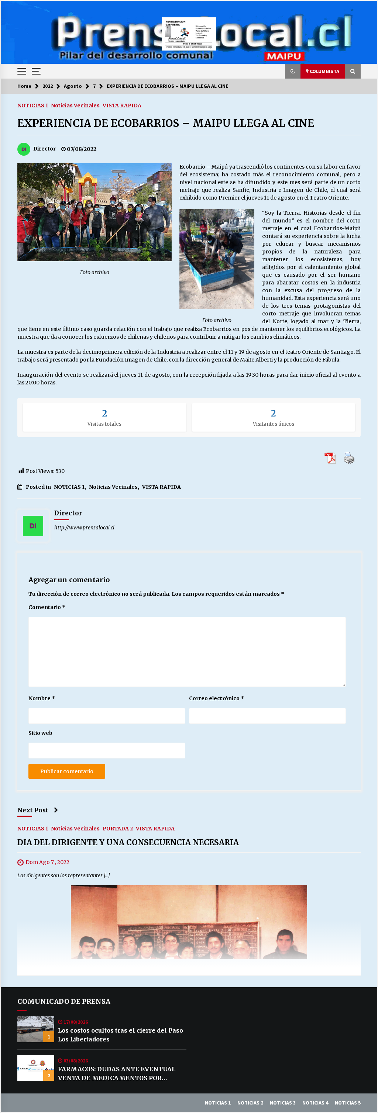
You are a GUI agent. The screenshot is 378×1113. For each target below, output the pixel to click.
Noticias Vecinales (75, 105)
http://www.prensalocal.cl (84, 527)
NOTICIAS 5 (348, 1102)
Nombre (41, 698)
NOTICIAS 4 (315, 1102)
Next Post (32, 810)
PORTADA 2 (118, 829)
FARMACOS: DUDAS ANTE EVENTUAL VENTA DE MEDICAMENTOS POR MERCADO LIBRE (116, 1073)
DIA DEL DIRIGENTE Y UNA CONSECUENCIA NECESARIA (128, 843)
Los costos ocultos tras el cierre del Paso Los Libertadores (120, 1035)
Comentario (46, 607)
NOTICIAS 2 (250, 1102)
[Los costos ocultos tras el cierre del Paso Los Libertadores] (35, 1029)
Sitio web (40, 733)
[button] (292, 71)
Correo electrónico (216, 698)
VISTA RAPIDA (122, 105)
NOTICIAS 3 (283, 1102)
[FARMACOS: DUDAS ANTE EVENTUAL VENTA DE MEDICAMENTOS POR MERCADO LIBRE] (35, 1068)
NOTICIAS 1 (32, 105)
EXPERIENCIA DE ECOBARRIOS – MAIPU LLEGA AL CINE (165, 123)
